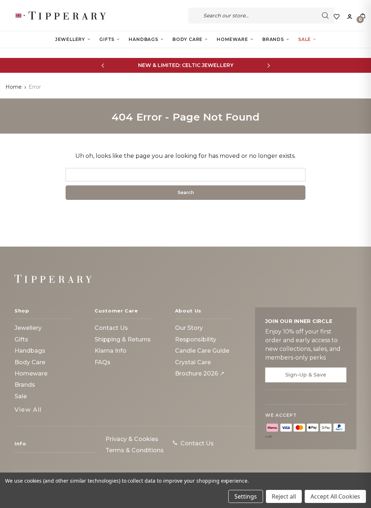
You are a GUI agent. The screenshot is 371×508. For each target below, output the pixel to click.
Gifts (106, 39)
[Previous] (103, 65)
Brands (273, 39)
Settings (245, 496)
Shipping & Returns (123, 339)
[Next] (268, 65)
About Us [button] (188, 311)
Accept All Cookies (335, 496)
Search (325, 15)
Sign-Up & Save (305, 374)
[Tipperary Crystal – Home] (53, 279)
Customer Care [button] (116, 311)
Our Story (189, 327)
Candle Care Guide (202, 350)
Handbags (143, 39)
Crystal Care (193, 362)
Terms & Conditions (134, 450)
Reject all (284, 496)
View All (28, 409)
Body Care (187, 39)
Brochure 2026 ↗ (199, 373)
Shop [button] (21, 311)
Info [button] (20, 443)
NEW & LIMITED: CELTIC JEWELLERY (185, 65)
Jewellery (70, 39)
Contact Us (111, 327)
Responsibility (195, 339)
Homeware (232, 39)
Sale (304, 39)
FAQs (103, 362)
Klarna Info (110, 350)
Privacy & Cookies (131, 439)
